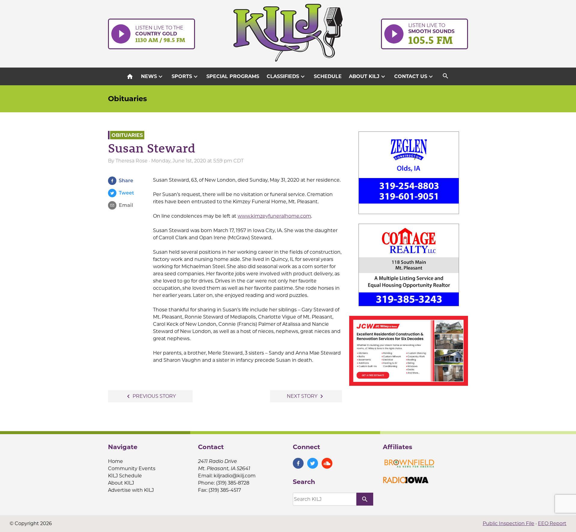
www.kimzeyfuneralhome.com (274, 216)
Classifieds (286, 76)
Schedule (328, 76)
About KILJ (368, 76)
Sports (185, 76)
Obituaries (127, 98)
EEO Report (552, 523)
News (152, 76)
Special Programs (232, 76)
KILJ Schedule (125, 476)
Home (115, 461)
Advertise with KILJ (131, 490)
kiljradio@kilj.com (235, 476)
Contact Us (414, 76)
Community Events (131, 468)
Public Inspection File (508, 523)
